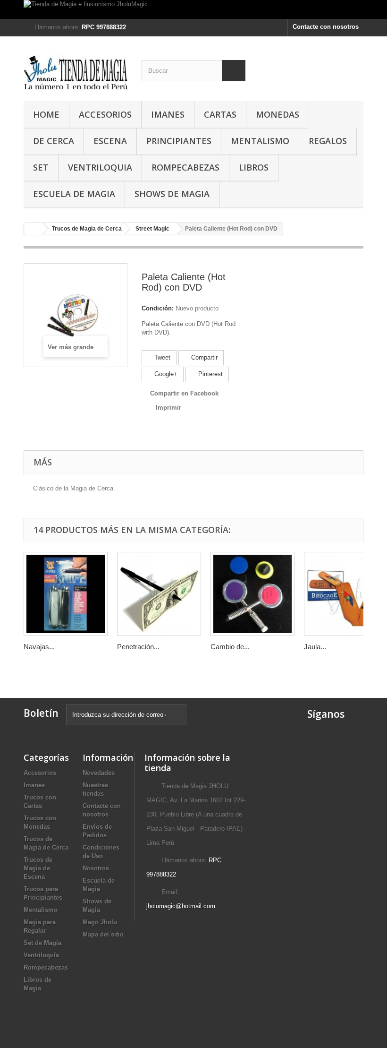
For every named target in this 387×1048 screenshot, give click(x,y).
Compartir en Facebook (184, 393)
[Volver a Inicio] (33, 229)
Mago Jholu (100, 922)
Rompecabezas (185, 167)
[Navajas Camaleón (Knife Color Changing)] (66, 594)
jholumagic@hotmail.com (180, 906)
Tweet (161, 357)
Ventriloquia (100, 167)
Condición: (158, 308)
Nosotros (96, 868)
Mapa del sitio (103, 934)
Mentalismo (260, 140)
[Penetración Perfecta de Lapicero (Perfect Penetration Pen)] (159, 594)
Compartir (203, 357)
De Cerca (53, 140)
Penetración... (138, 647)
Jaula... (315, 647)
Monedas (277, 114)
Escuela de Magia (74, 193)
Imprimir (168, 407)
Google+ (164, 374)
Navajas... (39, 647)
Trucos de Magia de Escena (38, 868)
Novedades (99, 772)
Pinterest (209, 374)
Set (41, 167)
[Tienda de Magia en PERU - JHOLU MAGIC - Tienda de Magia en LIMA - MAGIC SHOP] (75, 72)
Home (46, 114)
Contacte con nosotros (326, 26)
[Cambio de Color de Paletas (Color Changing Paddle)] (252, 594)
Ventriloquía (41, 955)
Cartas (220, 114)
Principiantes (178, 140)
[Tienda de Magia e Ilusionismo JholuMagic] (193, 9)
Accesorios (105, 114)
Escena (110, 140)
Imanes (168, 114)
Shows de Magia (172, 193)
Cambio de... (230, 647)
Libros (254, 167)
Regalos (328, 140)
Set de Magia (42, 942)
